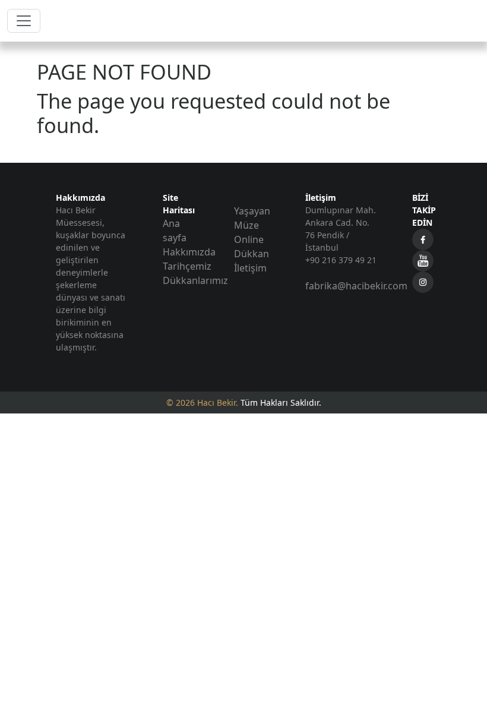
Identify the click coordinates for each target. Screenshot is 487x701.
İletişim (250, 267)
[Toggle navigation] (23, 21)
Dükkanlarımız (195, 280)
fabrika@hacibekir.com (356, 285)
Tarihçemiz (187, 266)
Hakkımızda (189, 251)
